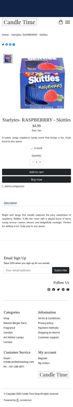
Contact (8, 342)
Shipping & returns (49, 332)
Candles (8, 332)
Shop (6, 318)
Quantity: (36, 155)
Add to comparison (14, 186)
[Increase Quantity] (40, 162)
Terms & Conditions (49, 318)
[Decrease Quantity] (33, 162)
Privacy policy (45, 323)
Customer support (48, 337)
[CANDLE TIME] (19, 22)
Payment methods (48, 327)
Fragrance (9, 327)
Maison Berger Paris (15, 323)
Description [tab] (10, 202)
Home (5, 34)
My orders (44, 363)
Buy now (36, 179)
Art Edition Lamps (14, 337)
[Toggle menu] (67, 22)
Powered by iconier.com (18, 400)
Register (43, 358)
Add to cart (36, 172)
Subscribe (60, 270)
